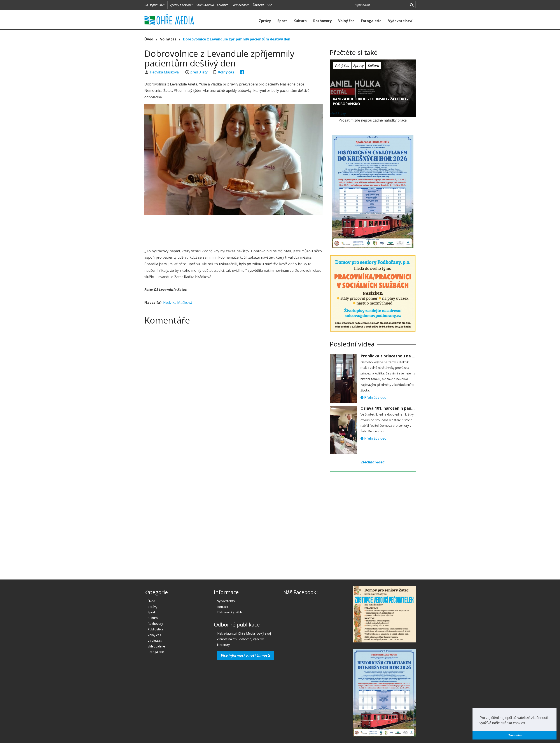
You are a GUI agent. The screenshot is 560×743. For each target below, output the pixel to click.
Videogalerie (156, 646)
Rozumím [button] (515, 735)
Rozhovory (322, 20)
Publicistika (155, 629)
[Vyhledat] (411, 5)
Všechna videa (372, 462)
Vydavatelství (400, 20)
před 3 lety (199, 72)
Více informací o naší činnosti (245, 655)
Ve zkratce (155, 641)
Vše (269, 5)
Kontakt (222, 607)
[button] (526, 723)
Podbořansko (240, 5)
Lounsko (222, 5)
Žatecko (258, 5)
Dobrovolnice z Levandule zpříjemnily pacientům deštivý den (236, 39)
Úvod (148, 39)
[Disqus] (233, 389)
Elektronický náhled (230, 612)
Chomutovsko (205, 5)
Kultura (300, 20)
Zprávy (265, 20)
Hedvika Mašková (165, 72)
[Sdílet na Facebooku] (241, 72)
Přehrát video (375, 397)
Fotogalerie (371, 20)
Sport (282, 20)
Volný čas (346, 20)
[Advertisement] (233, 230)
